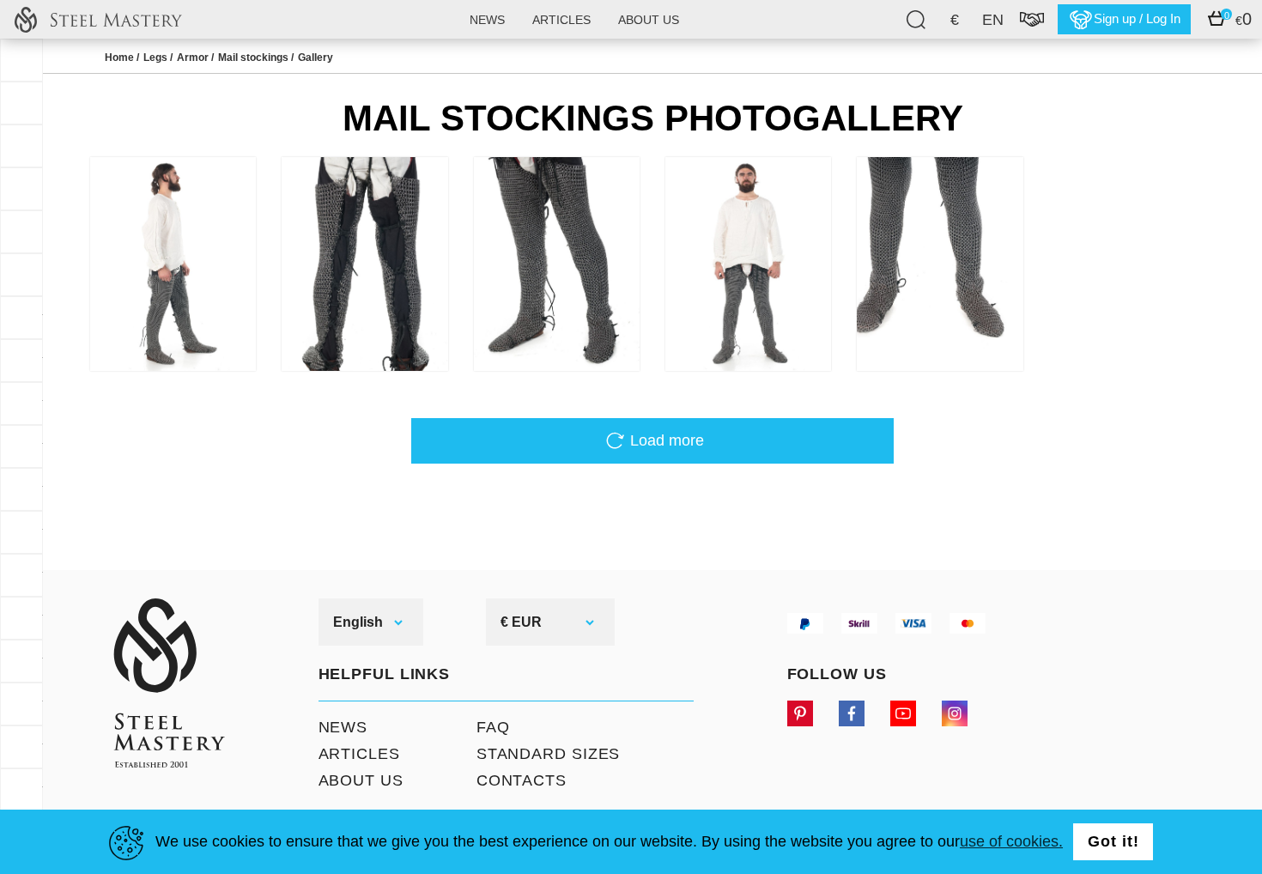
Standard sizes (548, 753)
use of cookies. (1011, 841)
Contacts (521, 780)
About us (648, 20)
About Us (361, 780)
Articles (561, 20)
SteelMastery (98, 19)
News (487, 20)
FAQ (493, 727)
